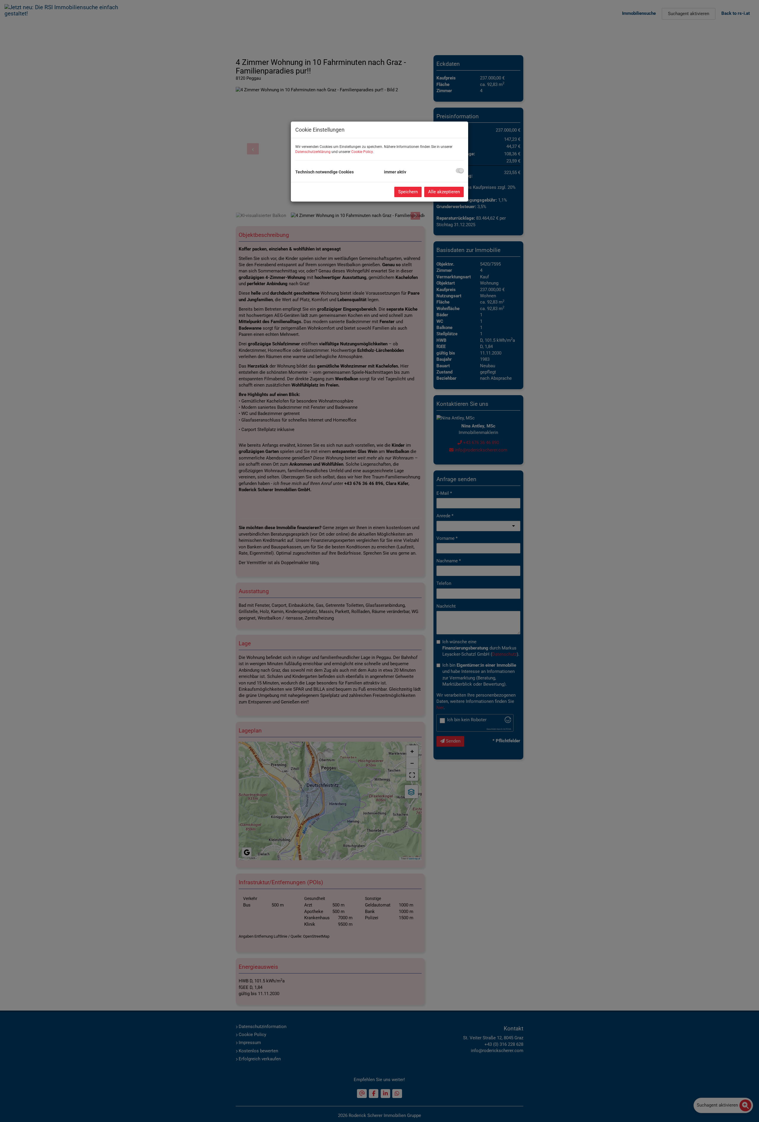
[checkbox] (460, 170)
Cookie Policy (362, 152)
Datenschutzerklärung (313, 152)
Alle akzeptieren (444, 191)
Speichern (408, 191)
